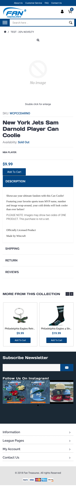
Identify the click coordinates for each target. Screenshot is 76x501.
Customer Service (33, 3)
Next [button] (71, 294)
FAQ (47, 3)
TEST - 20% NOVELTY (22, 32)
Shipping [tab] (12, 248)
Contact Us (56, 3)
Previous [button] (67, 294)
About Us (18, 3)
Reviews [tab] (12, 272)
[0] (71, 14)
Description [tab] (15, 181)
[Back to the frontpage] (5, 32)
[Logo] (15, 12)
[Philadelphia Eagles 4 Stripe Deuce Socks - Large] (56, 315)
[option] (20, 325)
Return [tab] (11, 260)
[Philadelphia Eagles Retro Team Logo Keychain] (20, 315)
